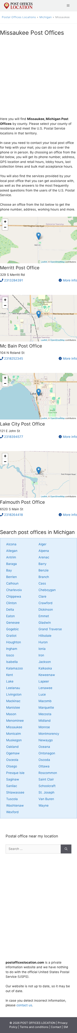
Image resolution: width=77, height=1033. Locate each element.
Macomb (45, 701)
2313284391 (13, 280)
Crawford (45, 603)
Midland (44, 720)
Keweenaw (46, 675)
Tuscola (12, 799)
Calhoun (12, 583)
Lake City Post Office (22, 424)
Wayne (43, 805)
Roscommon (47, 773)
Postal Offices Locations (19, 17)
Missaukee (14, 727)
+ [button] (5, 221)
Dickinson (45, 609)
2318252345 (13, 358)
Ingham (11, 649)
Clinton (11, 603)
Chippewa (13, 596)
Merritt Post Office (19, 267)
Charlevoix (14, 590)
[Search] (66, 849)
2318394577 (13, 437)
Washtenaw (15, 805)
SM (66, 1027)
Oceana (44, 747)
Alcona (11, 544)
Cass (42, 583)
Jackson (44, 662)
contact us (24, 1005)
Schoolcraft (47, 786)
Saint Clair (46, 779)
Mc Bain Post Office (21, 346)
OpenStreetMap (57, 261)
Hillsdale (44, 636)
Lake (9, 681)
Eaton (10, 616)
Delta (10, 609)
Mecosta (44, 714)
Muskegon (14, 740)
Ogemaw (13, 753)
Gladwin (44, 622)
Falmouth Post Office (22, 502)
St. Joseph (46, 792)
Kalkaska (45, 668)
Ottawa (44, 766)
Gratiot (11, 636)
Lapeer (43, 681)
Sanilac (11, 786)
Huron (43, 642)
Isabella (12, 662)
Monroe (44, 727)
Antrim (11, 557)
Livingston (13, 694)
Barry (42, 564)
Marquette (46, 707)
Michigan (45, 17)
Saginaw (12, 779)
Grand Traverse (50, 629)
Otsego (11, 766)
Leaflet (44, 261)
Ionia (42, 649)
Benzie (43, 570)
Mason (11, 714)
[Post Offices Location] (18, 5)
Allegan (11, 551)
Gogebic (12, 629)
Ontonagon (46, 753)
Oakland (12, 747)
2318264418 (13, 515)
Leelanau (13, 688)
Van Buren (46, 799)
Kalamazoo (14, 668)
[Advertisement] (38, 78)
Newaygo (45, 740)
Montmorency (48, 734)
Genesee (13, 622)
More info (70, 280)
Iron (41, 655)
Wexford (12, 812)
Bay (9, 570)
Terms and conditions (34, 1027)
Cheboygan (47, 590)
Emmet (43, 616)
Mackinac (13, 701)
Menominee (15, 720)
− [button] (5, 227)
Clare (42, 596)
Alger (42, 544)
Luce (42, 694)
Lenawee (45, 688)
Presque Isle (15, 773)
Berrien (11, 577)
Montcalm (13, 734)
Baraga (11, 564)
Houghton (13, 642)
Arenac (43, 557)
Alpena (43, 551)
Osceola (12, 760)
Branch (43, 577)
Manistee (13, 707)
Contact (56, 1027)
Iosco (10, 655)
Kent (9, 675)
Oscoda (44, 760)
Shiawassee (15, 792)
